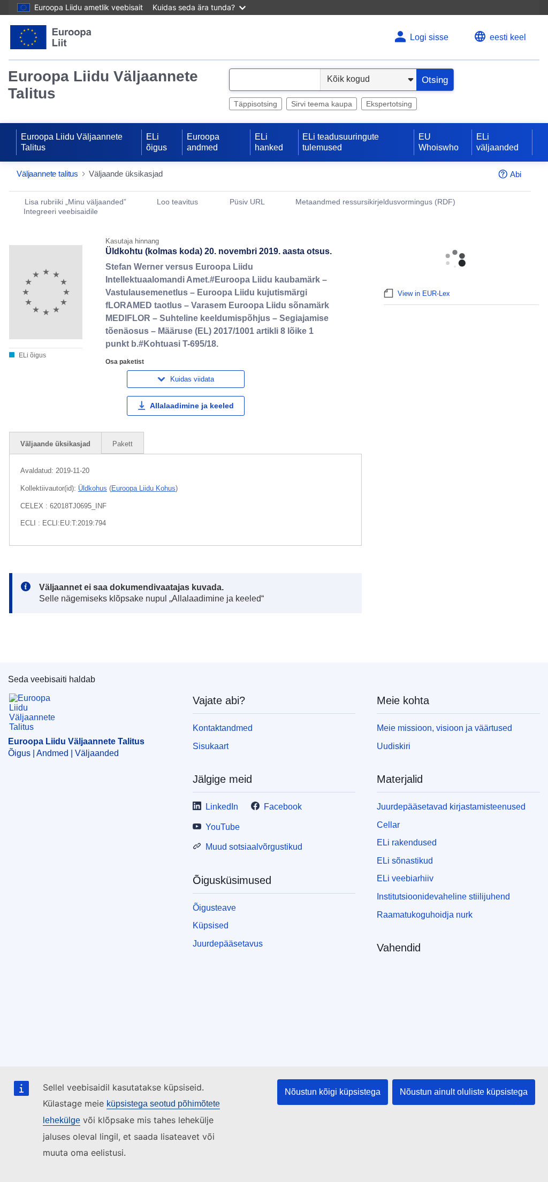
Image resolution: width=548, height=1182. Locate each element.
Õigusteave (214, 907)
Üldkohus (92, 488)
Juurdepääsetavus (228, 943)
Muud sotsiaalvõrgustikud (254, 846)
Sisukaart (211, 746)
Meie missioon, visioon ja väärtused (444, 728)
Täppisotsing (255, 104)
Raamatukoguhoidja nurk (425, 914)
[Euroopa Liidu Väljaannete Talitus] (51, 37)
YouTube (223, 827)
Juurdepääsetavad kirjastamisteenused (451, 806)
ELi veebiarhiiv (405, 878)
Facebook (283, 806)
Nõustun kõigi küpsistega (332, 1091)
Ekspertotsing (389, 104)
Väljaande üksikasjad (55, 444)
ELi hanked (269, 142)
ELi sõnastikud (405, 860)
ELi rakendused (407, 842)
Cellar (388, 824)
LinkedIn (222, 806)
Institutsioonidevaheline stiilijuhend (443, 896)
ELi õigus (156, 142)
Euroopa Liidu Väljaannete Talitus (103, 85)
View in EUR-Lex (424, 293)
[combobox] (275, 79)
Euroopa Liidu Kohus (143, 488)
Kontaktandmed (223, 728)
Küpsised (211, 925)
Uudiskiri (393, 746)
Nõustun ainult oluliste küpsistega (464, 1091)
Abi (515, 174)
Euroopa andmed (203, 142)
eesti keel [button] (508, 37)
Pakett (122, 444)
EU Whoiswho (438, 142)
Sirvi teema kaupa (321, 104)
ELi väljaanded (497, 142)
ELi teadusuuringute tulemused (340, 142)
